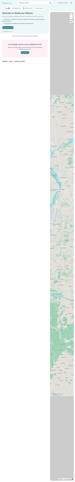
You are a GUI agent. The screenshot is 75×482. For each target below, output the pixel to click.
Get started (25, 52)
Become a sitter (63, 3)
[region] (62, 246)
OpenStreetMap (68, 479)
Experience (17, 8)
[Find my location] (71, 21)
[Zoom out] (71, 17)
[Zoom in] (71, 14)
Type (7, 8)
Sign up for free (8, 27)
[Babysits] (7, 3)
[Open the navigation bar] (71, 2)
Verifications (28, 8)
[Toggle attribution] (72, 479)
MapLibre (61, 479)
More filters (39, 8)
